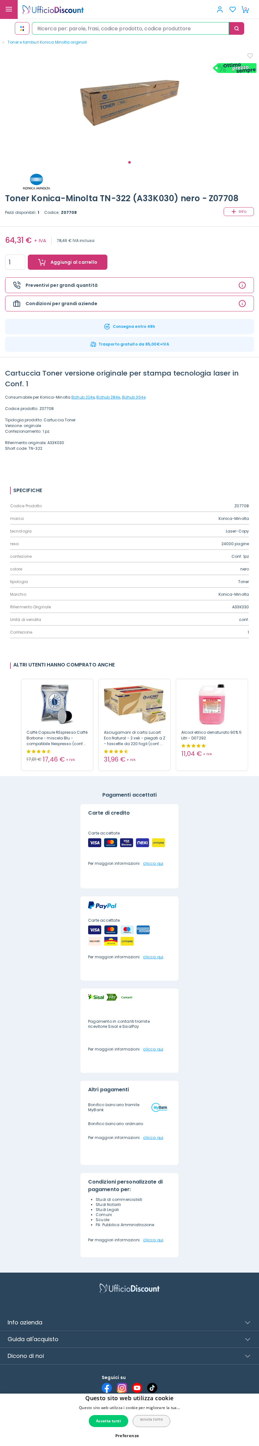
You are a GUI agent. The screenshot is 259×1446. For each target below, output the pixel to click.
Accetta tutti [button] (108, 1421)
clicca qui (153, 863)
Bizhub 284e (108, 397)
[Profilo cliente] (220, 9)
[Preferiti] (232, 9)
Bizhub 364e (134, 397)
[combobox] (130, 28)
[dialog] (129, 1420)
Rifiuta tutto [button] (151, 1420)
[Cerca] (236, 28)
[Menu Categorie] (9, 9)
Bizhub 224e (83, 397)
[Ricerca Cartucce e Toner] (22, 28)
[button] (129, 1436)
